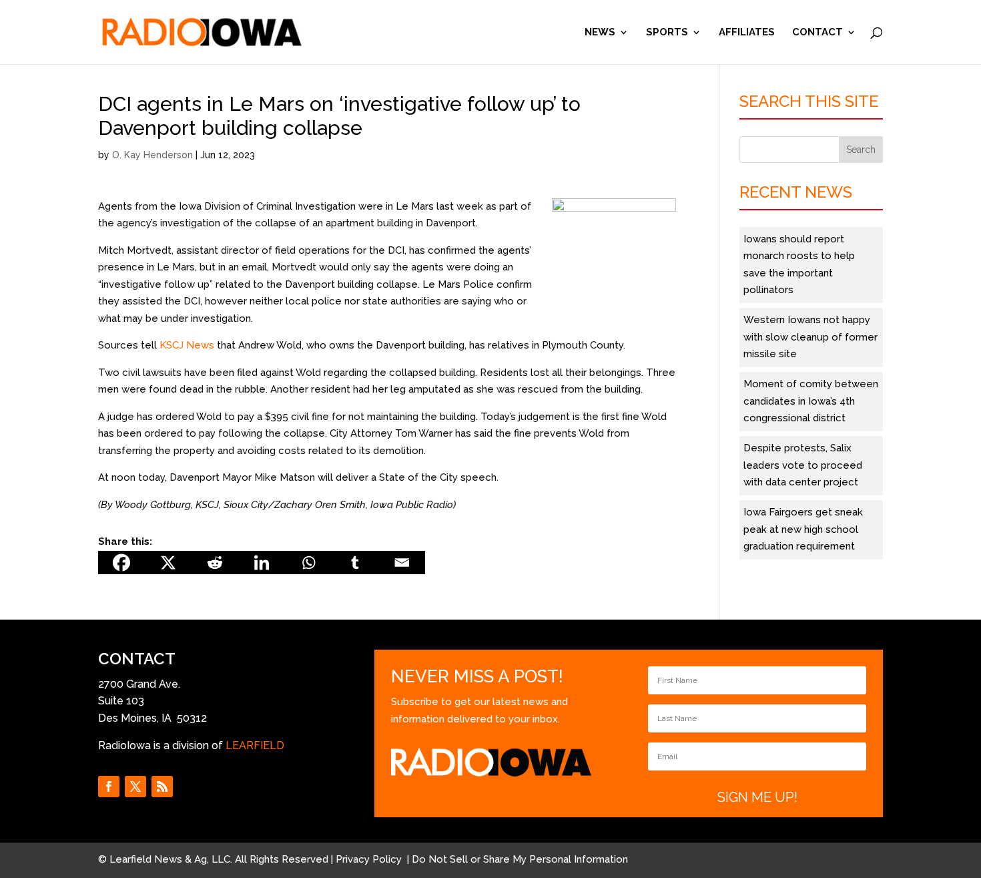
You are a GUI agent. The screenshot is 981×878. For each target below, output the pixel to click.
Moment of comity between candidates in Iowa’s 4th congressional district (810, 401)
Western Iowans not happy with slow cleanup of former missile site (810, 337)
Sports (667, 32)
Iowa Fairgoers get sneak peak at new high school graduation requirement (803, 529)
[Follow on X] (135, 786)
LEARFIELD (255, 745)
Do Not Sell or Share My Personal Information (520, 859)
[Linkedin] (261, 562)
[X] (168, 562)
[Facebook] (121, 562)
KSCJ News (186, 345)
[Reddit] (215, 562)
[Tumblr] (355, 562)
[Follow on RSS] (162, 786)
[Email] (401, 562)
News (600, 32)
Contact (817, 32)
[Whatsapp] (308, 562)
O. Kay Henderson (152, 155)
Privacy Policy (370, 859)
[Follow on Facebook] (108, 786)
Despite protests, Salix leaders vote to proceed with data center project (802, 465)
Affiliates (747, 32)
